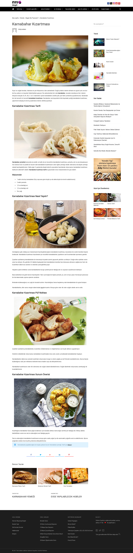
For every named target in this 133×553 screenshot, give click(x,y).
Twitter (111, 3)
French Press (71, 540)
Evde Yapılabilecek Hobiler (66, 496)
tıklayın (70, 445)
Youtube (116, 3)
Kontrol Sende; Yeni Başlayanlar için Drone (107, 110)
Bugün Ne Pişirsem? (32, 18)
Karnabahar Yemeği (23, 496)
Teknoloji (19, 9)
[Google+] (50, 455)
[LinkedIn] (59, 455)
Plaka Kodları (71, 527)
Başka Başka (105, 9)
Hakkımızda (15, 530)
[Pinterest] (69, 455)
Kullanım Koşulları (32, 550)
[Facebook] (31, 455)
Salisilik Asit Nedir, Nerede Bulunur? (105, 151)
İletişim (14, 534)
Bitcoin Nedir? (72, 524)
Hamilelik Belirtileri (111, 73)
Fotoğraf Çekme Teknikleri (102, 121)
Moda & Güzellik (32, 9)
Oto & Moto (95, 9)
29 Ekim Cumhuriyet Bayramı (48, 524)
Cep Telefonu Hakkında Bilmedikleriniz (106, 134)
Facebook (108, 3)
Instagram (114, 3)
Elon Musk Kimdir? (73, 537)
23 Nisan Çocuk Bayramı (47, 530)
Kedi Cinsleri (110, 62)
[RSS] (119, 534)
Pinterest (119, 3)
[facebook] (97, 530)
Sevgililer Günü (44, 537)
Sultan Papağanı (72, 521)
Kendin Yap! (15, 524)
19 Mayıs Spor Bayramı (46, 527)
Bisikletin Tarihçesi (100, 125)
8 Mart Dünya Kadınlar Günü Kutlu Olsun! (51, 534)
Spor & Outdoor (82, 9)
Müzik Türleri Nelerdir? (112, 39)
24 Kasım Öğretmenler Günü (48, 540)
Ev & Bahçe (57, 9)
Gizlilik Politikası (42, 550)
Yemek (22, 18)
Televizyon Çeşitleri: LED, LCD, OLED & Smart (80, 530)
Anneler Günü (44, 521)
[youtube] (103, 530)
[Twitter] (40, 455)
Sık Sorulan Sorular (17, 527)
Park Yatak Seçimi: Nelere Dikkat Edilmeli (107, 129)
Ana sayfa (15, 18)
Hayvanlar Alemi (70, 9)
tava (42, 287)
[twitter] (100, 530)
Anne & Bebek (45, 9)
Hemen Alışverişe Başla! (19, 521)
